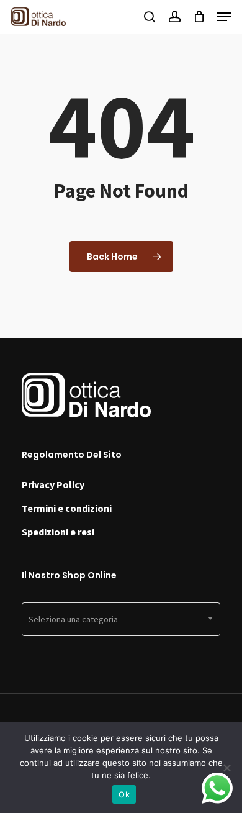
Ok (124, 794)
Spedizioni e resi (58, 531)
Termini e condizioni (67, 508)
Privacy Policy (53, 484)
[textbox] (121, 619)
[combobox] (121, 619)
